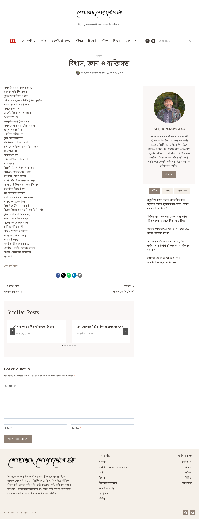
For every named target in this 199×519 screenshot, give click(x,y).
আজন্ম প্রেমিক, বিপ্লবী (123, 289)
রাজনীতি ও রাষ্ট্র (107, 488)
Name (9, 428)
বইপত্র (79, 41)
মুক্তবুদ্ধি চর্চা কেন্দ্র (61, 41)
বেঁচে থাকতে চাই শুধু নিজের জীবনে (33, 326)
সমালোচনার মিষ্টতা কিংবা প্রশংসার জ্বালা (101, 326)
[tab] (62, 345)
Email (76, 428)
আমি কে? (169, 174)
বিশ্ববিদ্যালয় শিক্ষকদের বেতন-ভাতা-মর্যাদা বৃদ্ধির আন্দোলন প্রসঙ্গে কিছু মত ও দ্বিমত (167, 219)
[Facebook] (147, 41)
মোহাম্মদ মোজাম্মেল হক (93, 73)
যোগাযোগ (131, 41)
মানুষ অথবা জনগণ (13, 289)
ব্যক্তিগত (104, 494)
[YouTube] (153, 41)
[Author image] (78, 73)
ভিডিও (116, 41)
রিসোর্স (92, 41)
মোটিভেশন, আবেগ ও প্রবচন (114, 467)
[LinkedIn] (74, 275)
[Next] (125, 331)
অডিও (104, 41)
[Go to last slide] (12, 331)
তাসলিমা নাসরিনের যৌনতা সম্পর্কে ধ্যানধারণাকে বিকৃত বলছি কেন (163, 260)
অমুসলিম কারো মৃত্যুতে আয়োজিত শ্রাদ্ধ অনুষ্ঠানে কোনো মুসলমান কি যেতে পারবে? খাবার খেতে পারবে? (168, 204)
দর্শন (43, 41)
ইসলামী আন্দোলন (108, 483)
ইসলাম (103, 478)
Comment (12, 386)
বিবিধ (102, 499)
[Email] (79, 275)
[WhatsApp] (69, 275)
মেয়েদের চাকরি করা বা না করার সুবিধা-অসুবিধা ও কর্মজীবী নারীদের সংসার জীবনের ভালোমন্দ (168, 245)
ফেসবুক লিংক (11, 266)
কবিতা (99, 56)
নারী (101, 473)
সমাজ (102, 462)
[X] (63, 275)
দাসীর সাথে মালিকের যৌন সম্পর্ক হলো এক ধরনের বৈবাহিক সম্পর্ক (168, 231)
